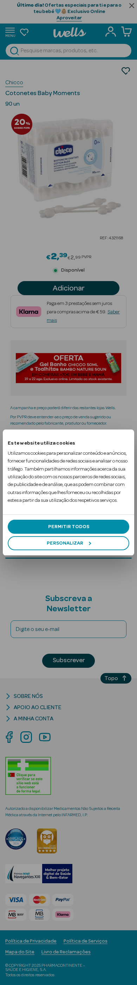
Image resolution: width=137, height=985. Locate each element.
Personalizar (65, 543)
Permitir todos (68, 526)
